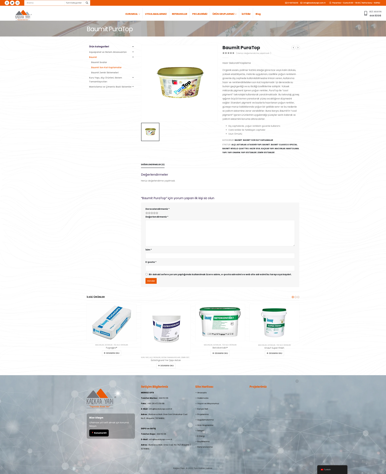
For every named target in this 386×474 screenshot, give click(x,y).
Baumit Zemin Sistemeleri (105, 72)
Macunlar (280, 148)
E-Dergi (201, 436)
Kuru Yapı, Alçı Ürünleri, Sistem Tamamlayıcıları (105, 79)
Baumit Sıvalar (99, 62)
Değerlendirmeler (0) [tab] (153, 164)
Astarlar (242, 144)
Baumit (238, 140)
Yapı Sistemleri (249, 152)
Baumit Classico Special (284, 144)
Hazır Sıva (255, 148)
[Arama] (87, 2)
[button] (292, 297)
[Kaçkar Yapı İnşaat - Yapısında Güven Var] (23, 15)
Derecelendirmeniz (157, 208)
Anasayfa (202, 392)
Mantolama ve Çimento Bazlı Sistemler (110, 86)
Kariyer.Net (202, 409)
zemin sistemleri (266, 152)
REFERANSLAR (179, 14)
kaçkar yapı (267, 148)
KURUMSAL (131, 14)
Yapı (224, 152)
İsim (149, 249)
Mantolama (292, 148)
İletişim (200, 430)
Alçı (233, 144)
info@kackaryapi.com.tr (314, 3)
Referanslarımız (205, 447)
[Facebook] (7, 3)
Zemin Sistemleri (133, 357)
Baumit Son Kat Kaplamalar (258, 140)
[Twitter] (12, 3)
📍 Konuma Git (99, 433)
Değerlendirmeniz (157, 216)
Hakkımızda (202, 398)
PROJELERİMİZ (199, 14)
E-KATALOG (293, 3)
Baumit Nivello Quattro (235, 148)
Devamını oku (112, 365)
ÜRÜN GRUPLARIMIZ (223, 14)
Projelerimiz (203, 414)
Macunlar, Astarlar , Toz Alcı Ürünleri (166, 345)
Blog (258, 14)
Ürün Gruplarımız (205, 425)
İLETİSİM (246, 14)
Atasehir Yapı (254, 144)
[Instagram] (17, 3)
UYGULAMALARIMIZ (156, 14)
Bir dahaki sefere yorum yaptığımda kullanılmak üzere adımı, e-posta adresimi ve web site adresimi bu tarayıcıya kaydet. (220, 274)
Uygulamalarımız (205, 419)
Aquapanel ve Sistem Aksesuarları (108, 52)
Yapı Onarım (234, 152)
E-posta (151, 262)
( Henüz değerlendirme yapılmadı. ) (253, 53)
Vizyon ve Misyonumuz (208, 403)
